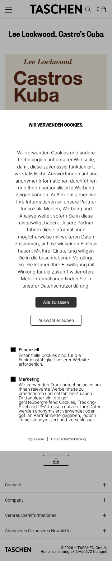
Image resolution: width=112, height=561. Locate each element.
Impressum (35, 439)
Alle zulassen (56, 302)
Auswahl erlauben (56, 320)
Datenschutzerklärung (68, 439)
